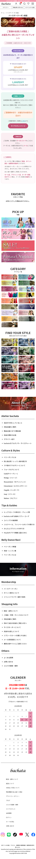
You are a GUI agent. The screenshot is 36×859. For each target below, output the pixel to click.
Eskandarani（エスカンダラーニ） (16, 486)
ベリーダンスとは (10, 457)
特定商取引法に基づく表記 (14, 792)
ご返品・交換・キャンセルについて (16, 615)
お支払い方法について (12, 788)
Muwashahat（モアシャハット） (15, 482)
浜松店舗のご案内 (10, 427)
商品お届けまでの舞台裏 (12, 431)
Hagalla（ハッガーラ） (12, 490)
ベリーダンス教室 (10, 546)
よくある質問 (8, 657)
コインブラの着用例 (11, 520)
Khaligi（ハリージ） (11, 478)
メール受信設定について (12, 639)
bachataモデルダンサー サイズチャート (18, 443)
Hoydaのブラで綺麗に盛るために (15, 532)
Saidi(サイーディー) (11, 473)
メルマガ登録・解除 (11, 666)
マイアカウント (10, 809)
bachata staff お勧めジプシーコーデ (16, 516)
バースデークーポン (11, 589)
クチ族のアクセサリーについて (14, 465)
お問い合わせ (8, 662)
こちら (23, 121)
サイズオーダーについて (12, 627)
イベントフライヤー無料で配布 (14, 597)
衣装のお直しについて (11, 631)
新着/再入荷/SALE (18, 7)
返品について (10, 783)
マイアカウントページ (18, 126)
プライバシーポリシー (12, 796)
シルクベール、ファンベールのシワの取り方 (19, 524)
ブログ (8, 800)
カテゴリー (6, 7)
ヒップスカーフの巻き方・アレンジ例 (17, 512)
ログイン (8, 817)
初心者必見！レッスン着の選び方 (15, 461)
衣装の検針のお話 (10, 435)
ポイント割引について (11, 593)
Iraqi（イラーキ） (10, 494)
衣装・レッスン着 (10, 551)
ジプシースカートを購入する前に (15, 635)
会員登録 (8, 813)
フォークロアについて (11, 469)
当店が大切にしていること (13, 423)
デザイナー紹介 (9, 439)
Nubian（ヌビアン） (11, 498)
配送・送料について (11, 611)
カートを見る (10, 822)
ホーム (2, 13)
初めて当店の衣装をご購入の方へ (15, 623)
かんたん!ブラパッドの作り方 (14, 528)
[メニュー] (33, 4)
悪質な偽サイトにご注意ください (15, 644)
